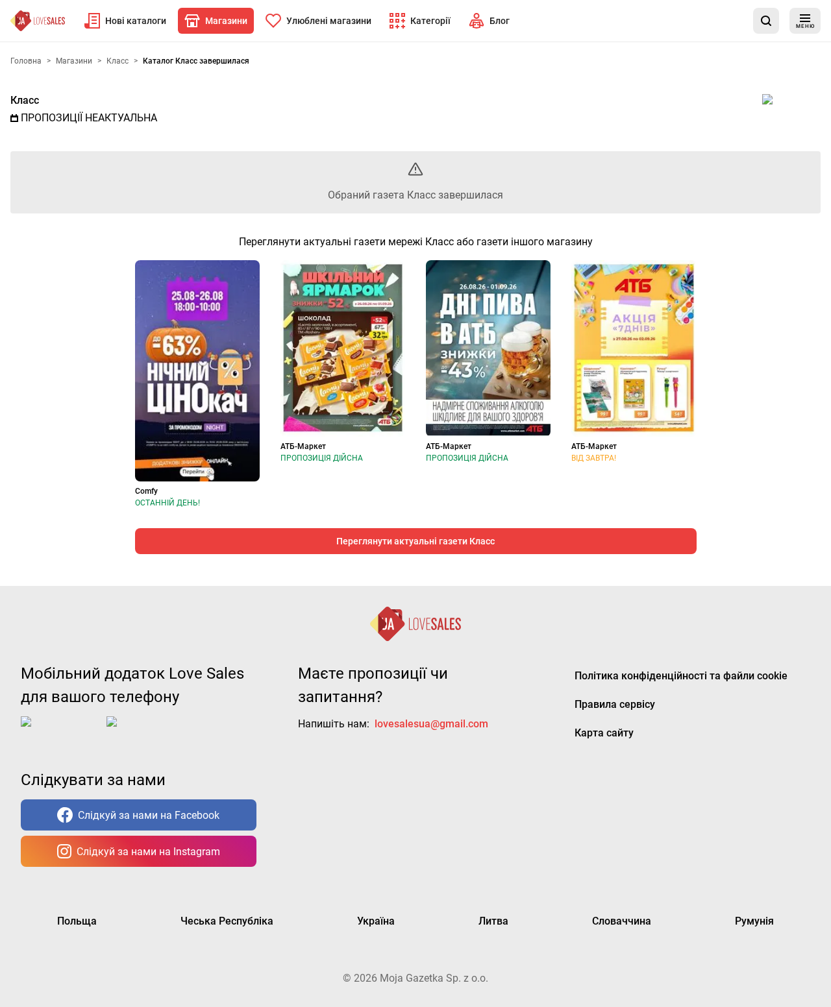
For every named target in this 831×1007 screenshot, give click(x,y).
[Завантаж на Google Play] (146, 731)
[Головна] (37, 20)
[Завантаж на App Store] (61, 731)
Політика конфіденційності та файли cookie (681, 676)
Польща (77, 921)
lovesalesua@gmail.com (431, 724)
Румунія (754, 921)
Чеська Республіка (226, 921)
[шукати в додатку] (766, 21)
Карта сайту (604, 733)
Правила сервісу (615, 704)
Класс (24, 100)
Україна (376, 921)
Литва (493, 921)
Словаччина (621, 921)
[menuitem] (125, 21)
